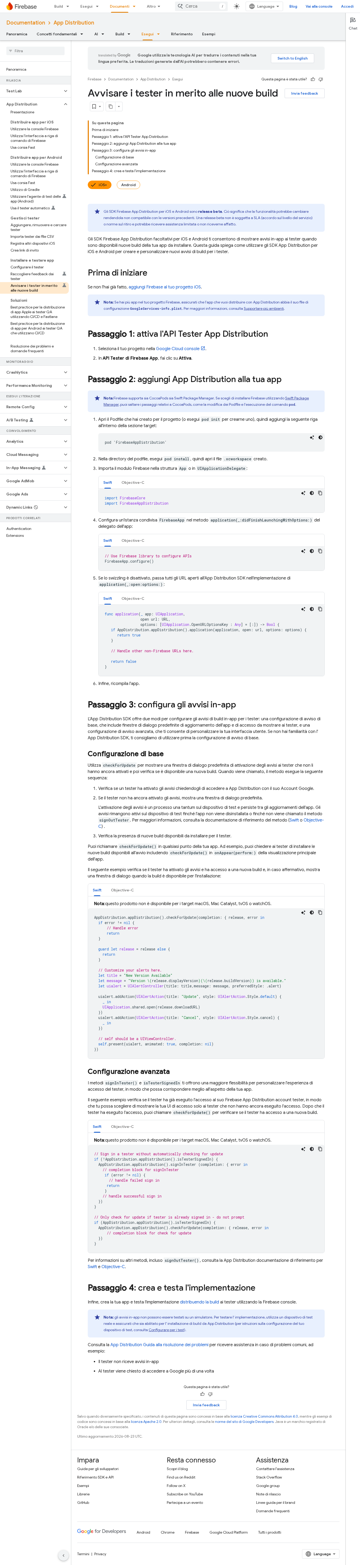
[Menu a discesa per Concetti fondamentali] (83, 34)
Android (128, 184)
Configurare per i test (166, 1329)
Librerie (83, 1494)
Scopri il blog (177, 1468)
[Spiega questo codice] (312, 437)
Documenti (119, 6)
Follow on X (176, 1485)
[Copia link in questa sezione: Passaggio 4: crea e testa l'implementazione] (260, 1288)
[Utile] (313, 79)
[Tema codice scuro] (320, 437)
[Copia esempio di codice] (320, 493)
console (178, 348)
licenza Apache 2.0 (146, 1421)
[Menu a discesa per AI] (104, 34)
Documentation (25, 23)
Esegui (86, 6)
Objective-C (113, 1266)
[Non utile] (321, 79)
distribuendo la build (199, 1302)
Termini (83, 1554)
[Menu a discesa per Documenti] (135, 6)
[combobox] (201, 6)
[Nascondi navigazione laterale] (63, 1555)
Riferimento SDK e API (95, 1477)
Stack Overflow (269, 1477)
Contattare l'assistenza (275, 1468)
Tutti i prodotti (269, 1532)
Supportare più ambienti (264, 308)
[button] (31, 91)
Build (58, 6)
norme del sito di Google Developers (244, 1421)
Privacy (100, 1554)
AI (96, 34)
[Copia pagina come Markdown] (110, 106)
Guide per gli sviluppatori (98, 1468)
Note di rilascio (268, 1494)
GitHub (83, 1502)
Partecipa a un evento (185, 1502)
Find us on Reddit (181, 1477)
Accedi (347, 6)
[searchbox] (35, 51)
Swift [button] (107, 482)
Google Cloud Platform (229, 1532)
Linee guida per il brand (275, 1502)
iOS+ (103, 184)
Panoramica (16, 34)
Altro (151, 6)
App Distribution (73, 23)
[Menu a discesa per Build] (69, 6)
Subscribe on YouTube (185, 1494)
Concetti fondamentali (57, 34)
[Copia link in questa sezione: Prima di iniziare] (152, 273)
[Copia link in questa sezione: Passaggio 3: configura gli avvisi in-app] (241, 705)
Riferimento (182, 34)
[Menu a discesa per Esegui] (99, 6)
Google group (268, 1485)
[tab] (108, 482)
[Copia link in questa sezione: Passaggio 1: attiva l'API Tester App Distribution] (273, 334)
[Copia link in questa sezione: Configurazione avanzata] (175, 1072)
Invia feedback (304, 93)
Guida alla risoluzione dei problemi (159, 1344)
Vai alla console (319, 6)
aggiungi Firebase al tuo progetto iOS (165, 287)
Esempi (208, 34)
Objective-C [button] (132, 482)
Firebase (94, 79)
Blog (293, 6)
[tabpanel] (211, 501)
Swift (294, 820)
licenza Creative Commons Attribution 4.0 (264, 1416)
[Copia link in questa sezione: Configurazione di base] (169, 754)
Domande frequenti (273, 1511)
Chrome (167, 1532)
